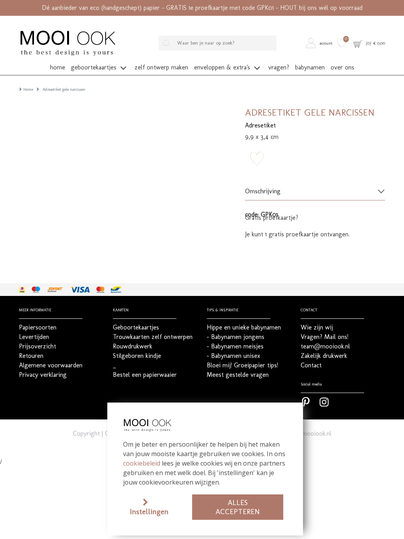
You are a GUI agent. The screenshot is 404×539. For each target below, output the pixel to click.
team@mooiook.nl (306, 433)
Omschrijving (263, 191)
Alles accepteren (237, 507)
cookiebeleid (141, 463)
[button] (320, 43)
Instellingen (149, 511)
